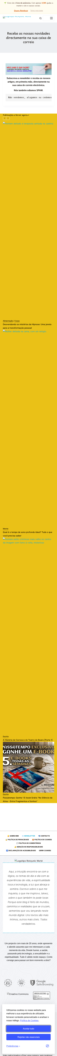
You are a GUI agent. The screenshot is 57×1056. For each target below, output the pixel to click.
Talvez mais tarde (36, 11)
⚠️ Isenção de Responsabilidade (28, 847)
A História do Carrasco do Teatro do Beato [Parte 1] (28, 740)
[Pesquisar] (40, 18)
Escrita (5, 736)
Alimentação (8, 321)
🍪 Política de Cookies (42, 840)
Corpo (17, 321)
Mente (5, 529)
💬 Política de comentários (28, 843)
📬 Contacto (44, 836)
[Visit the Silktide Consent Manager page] (47, 1046)
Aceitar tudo (28, 1028)
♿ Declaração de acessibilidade (21, 850)
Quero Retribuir (21, 11)
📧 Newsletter (28, 836)
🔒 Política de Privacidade (17, 840)
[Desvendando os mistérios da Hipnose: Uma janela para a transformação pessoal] (28, 220)
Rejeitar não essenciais (28, 1036)
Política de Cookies (29, 1020)
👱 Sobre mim (13, 836)
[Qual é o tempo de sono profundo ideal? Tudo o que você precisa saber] (28, 428)
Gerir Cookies (45, 850)
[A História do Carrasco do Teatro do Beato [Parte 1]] (28, 636)
